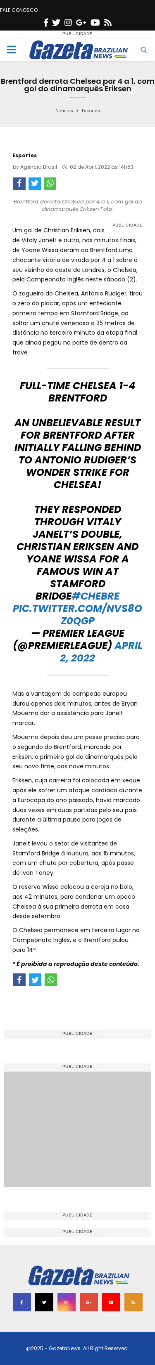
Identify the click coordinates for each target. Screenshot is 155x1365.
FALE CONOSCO (19, 10)
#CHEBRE (95, 596)
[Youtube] (95, 23)
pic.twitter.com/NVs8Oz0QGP (77, 615)
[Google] (81, 23)
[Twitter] (56, 23)
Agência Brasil (38, 166)
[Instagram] (68, 23)
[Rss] (108, 23)
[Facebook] (46, 23)
